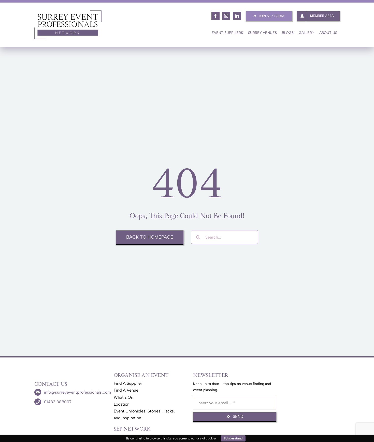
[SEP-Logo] (68, 12)
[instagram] (226, 16)
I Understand (233, 438)
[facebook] (215, 16)
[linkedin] (237, 16)
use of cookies (206, 438)
